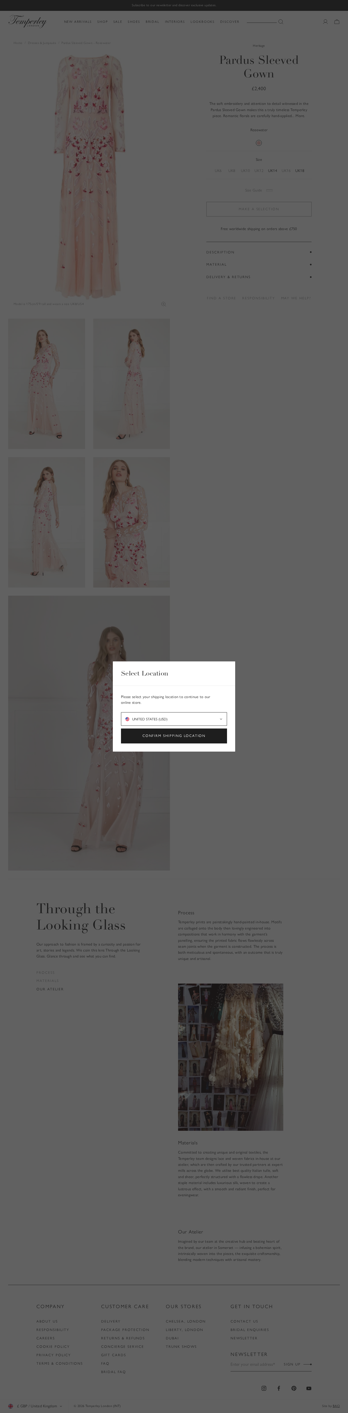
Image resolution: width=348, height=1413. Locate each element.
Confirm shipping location (174, 736)
